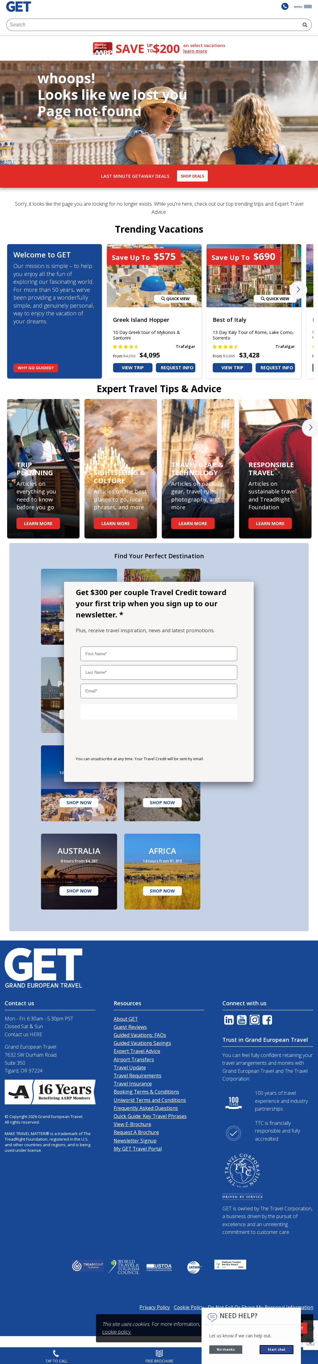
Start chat (276, 1349)
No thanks (226, 1349)
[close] (245, 589)
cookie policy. (116, 1331)
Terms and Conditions (97, 771)
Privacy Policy (140, 771)
